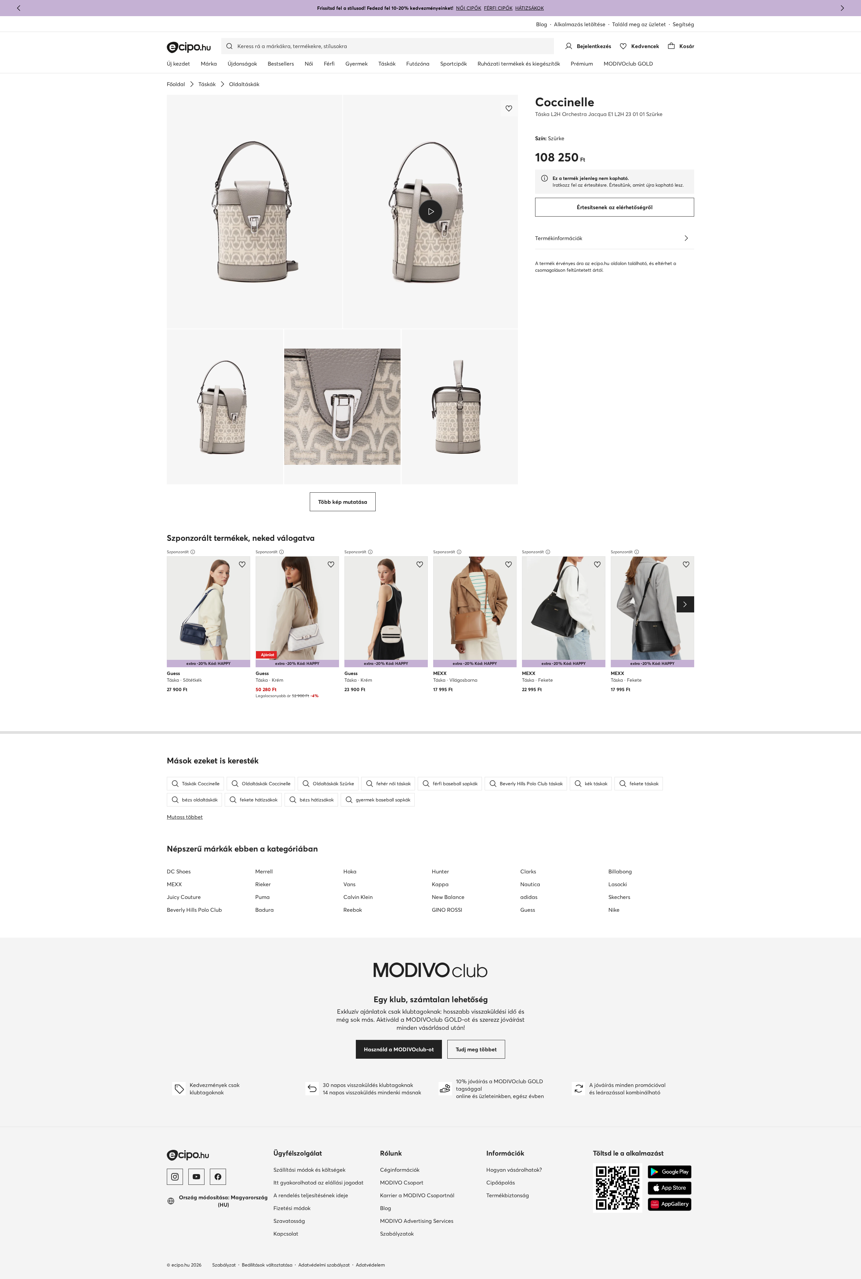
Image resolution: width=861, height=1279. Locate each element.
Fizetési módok (291, 1208)
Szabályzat (224, 1265)
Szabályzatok (397, 1233)
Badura (264, 909)
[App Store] (669, 1188)
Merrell (264, 871)
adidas (528, 897)
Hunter (440, 871)
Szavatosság (289, 1220)
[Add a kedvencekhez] (509, 108)
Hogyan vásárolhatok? (514, 1169)
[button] (254, 212)
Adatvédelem (370, 1265)
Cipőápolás (500, 1182)
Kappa (440, 884)
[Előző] (19, 8)
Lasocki (617, 884)
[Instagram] (175, 1177)
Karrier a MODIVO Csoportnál (417, 1195)
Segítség (683, 24)
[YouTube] (196, 1177)
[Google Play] (669, 1172)
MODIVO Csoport (401, 1182)
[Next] (685, 604)
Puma (262, 897)
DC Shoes (179, 871)
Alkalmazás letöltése (579, 24)
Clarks (528, 871)
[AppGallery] (669, 1204)
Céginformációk (399, 1169)
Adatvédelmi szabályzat (324, 1265)
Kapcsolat (285, 1233)
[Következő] (842, 8)
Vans (349, 884)
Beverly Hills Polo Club (194, 909)
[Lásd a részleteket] (686, 238)
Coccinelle (564, 102)
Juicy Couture (184, 897)
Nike (614, 909)
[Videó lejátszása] (430, 211)
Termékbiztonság (507, 1195)
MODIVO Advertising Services (416, 1220)
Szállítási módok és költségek (309, 1169)
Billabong (620, 871)
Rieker (263, 884)
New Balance (448, 897)
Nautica (530, 884)
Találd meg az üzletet (639, 24)
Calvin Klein (358, 897)
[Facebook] (218, 1177)
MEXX (174, 884)
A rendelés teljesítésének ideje (310, 1195)
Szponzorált (178, 551)
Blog (541, 24)
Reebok (352, 909)
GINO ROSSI (447, 909)
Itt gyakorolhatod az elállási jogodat (318, 1182)
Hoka (350, 871)
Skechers (619, 897)
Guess (527, 909)
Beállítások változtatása (267, 1265)
